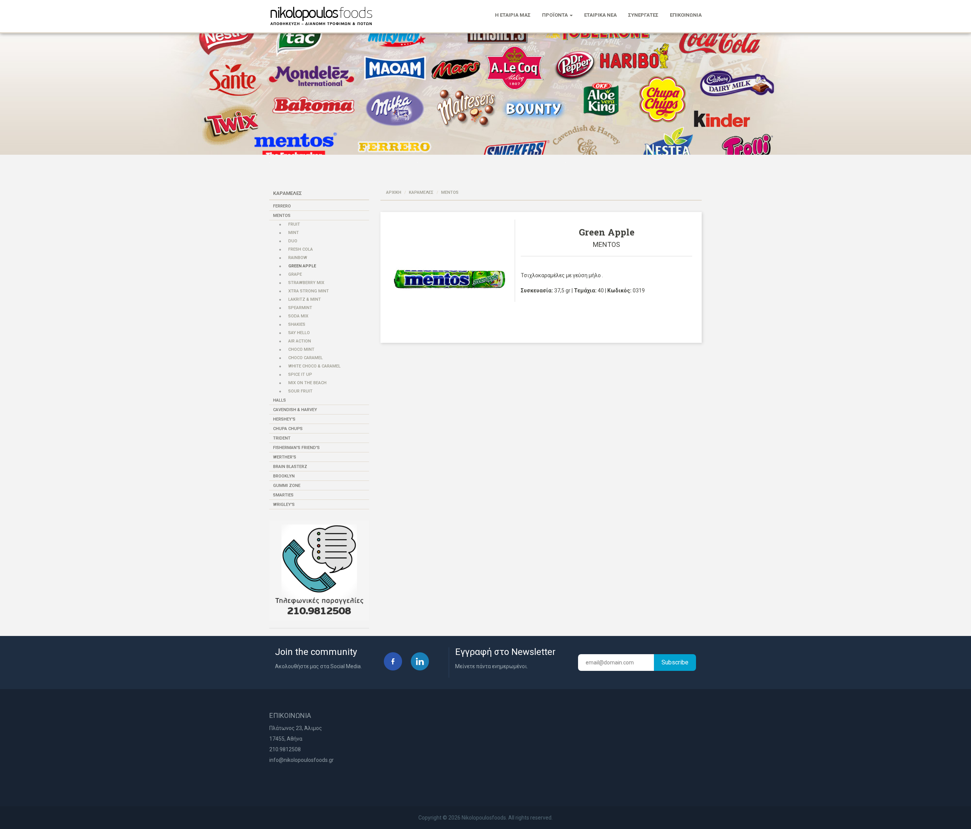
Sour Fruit (300, 391)
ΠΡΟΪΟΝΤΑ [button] (555, 15)
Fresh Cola (300, 249)
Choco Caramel (305, 357)
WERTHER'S (284, 457)
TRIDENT (282, 438)
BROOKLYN (284, 476)
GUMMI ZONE (286, 485)
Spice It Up (300, 374)
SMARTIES (283, 495)
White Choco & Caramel (314, 366)
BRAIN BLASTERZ (290, 466)
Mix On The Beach (307, 382)
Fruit (294, 224)
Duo (292, 241)
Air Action (299, 341)
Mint (293, 232)
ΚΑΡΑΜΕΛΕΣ (421, 192)
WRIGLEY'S (284, 504)
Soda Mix (298, 316)
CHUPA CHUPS (288, 428)
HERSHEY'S (284, 419)
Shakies (296, 324)
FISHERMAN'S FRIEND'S (296, 447)
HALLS (279, 400)
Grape (295, 274)
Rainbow (297, 257)
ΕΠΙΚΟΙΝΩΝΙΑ (686, 15)
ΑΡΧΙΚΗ (393, 192)
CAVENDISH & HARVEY (295, 409)
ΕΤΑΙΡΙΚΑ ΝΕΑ (600, 15)
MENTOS (282, 215)
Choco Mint (301, 349)
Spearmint (300, 307)
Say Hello (299, 332)
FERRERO (282, 206)
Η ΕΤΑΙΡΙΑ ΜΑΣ (513, 15)
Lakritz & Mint (304, 299)
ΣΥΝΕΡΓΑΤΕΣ (643, 15)
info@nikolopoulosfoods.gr (301, 760)
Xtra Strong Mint (308, 291)
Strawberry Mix (306, 282)
